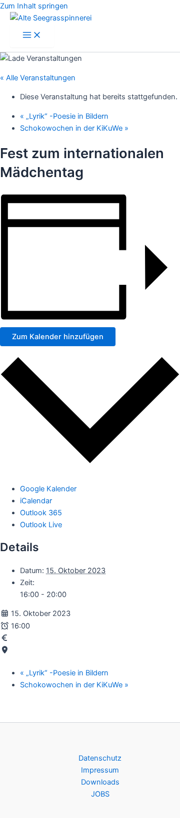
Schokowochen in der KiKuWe (74, 128)
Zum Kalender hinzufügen (58, 336)
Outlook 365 (41, 512)
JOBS (100, 794)
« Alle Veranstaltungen (38, 77)
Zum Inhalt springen (34, 5)
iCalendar (36, 500)
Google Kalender (48, 488)
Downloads (100, 782)
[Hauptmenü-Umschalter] (32, 35)
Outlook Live (41, 524)
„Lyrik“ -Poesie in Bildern (64, 116)
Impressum (100, 770)
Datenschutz (100, 758)
